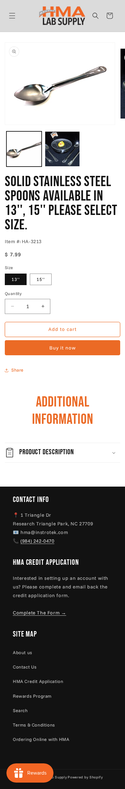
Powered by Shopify (85, 777)
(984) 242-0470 (37, 541)
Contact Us (25, 667)
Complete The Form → (39, 613)
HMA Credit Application (38, 681)
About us (22, 652)
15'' (41, 279)
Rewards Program (32, 696)
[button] (20, 16)
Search (20, 710)
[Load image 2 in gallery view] (62, 149)
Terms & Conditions (34, 725)
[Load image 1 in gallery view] (24, 149)
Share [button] (17, 370)
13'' (16, 279)
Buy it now (62, 348)
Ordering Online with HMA (41, 739)
